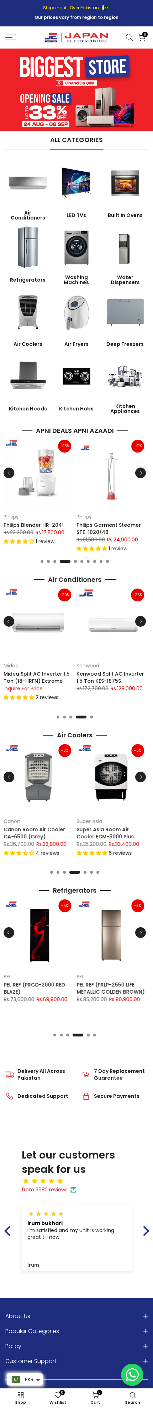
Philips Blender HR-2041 (34, 525)
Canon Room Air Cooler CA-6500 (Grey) (34, 833)
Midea (11, 665)
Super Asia (89, 821)
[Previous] (9, 473)
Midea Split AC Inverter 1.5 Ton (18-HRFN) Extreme (37, 677)
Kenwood (87, 665)
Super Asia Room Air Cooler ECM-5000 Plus (105, 833)
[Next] (140, 473)
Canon (12, 821)
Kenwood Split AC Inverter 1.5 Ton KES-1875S (110, 677)
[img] (80, 1181)
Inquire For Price (23, 688)
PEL (7, 976)
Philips (11, 516)
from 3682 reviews (45, 1189)
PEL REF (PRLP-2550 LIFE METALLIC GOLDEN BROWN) (110, 988)
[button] (20, 541)
